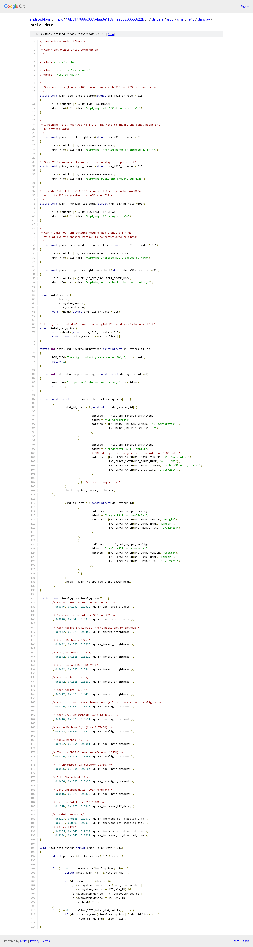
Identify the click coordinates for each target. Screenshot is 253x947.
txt (236, 941)
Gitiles (24, 941)
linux (59, 19)
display (204, 19)
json (246, 941)
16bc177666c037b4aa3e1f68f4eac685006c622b (105, 19)
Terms (46, 941)
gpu (170, 19)
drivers (158, 19)
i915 (191, 19)
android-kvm (40, 19)
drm (180, 19)
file (111, 34)
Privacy (34, 941)
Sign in (245, 6)
